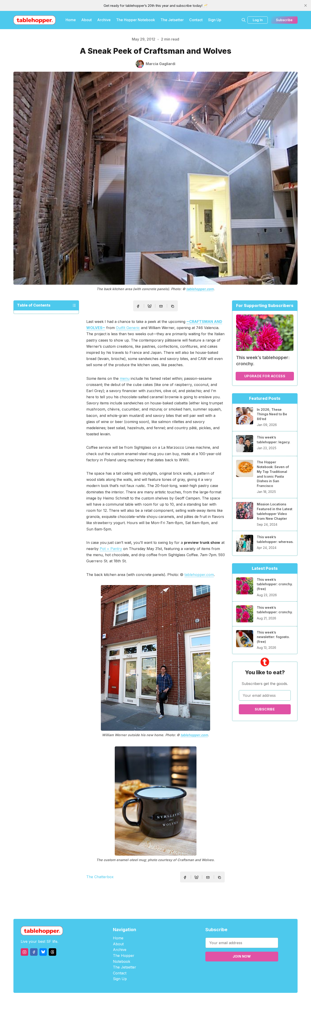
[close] (305, 5)
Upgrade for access (264, 376)
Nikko (198, 1001)
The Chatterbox (100, 877)
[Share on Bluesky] (149, 306)
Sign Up (214, 20)
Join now (242, 956)
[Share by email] (161, 306)
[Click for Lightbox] (155, 658)
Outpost (179, 1001)
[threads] (52, 952)
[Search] (243, 20)
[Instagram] (24, 952)
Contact (196, 20)
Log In (258, 20)
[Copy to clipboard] (173, 306)
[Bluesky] (43, 952)
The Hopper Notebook (135, 20)
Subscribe (284, 20)
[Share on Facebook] (138, 306)
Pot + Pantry (111, 548)
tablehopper (128, 1001)
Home (71, 20)
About (86, 20)
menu (125, 378)
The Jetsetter (172, 20)
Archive (104, 20)
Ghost (167, 1001)
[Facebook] (34, 952)
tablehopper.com (200, 289)
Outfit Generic (128, 327)
